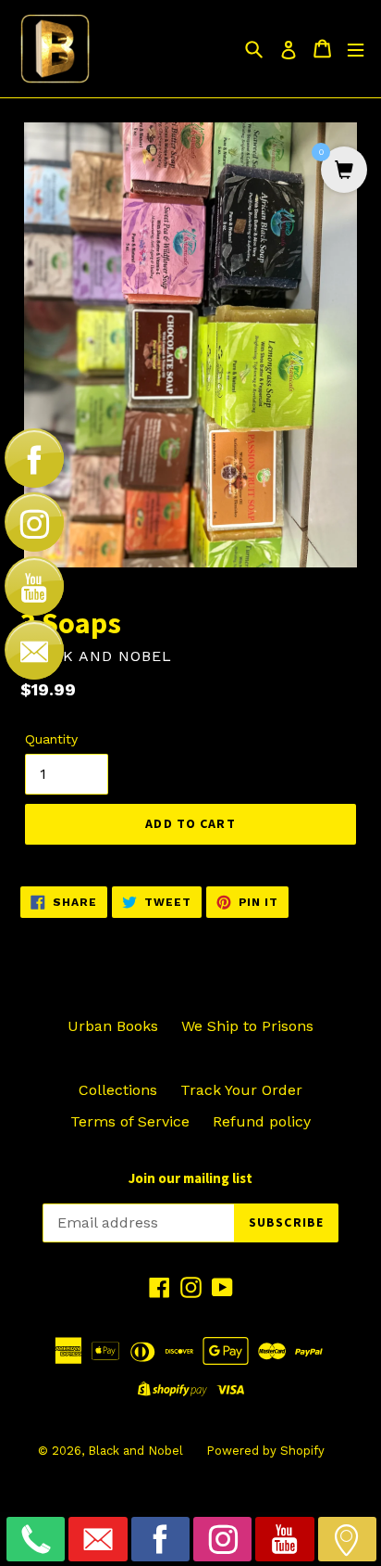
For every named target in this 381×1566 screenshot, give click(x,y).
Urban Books (113, 1026)
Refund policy (262, 1121)
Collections (118, 1090)
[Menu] (355, 49)
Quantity (51, 739)
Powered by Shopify (265, 1451)
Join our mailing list (190, 1178)
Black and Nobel (135, 1451)
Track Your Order (241, 1090)
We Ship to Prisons (247, 1026)
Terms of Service (130, 1121)
